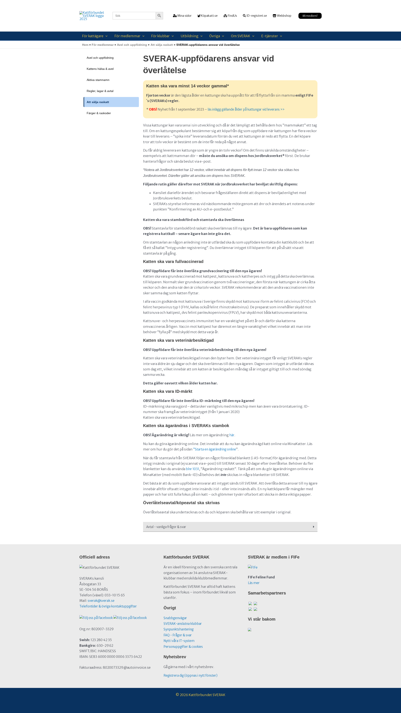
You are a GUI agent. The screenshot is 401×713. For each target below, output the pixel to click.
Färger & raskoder (99, 113)
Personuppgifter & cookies (183, 647)
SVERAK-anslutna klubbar (183, 624)
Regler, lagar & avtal (100, 91)
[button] (310, 16)
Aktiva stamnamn (98, 80)
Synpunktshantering (179, 629)
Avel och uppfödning (100, 57)
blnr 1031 (192, 469)
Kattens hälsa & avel (100, 68)
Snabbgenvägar (175, 618)
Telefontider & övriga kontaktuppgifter (108, 606)
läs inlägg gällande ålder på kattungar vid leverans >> (246, 109)
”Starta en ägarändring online (214, 449)
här (231, 435)
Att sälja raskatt (98, 102)
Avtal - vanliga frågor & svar (166, 527)
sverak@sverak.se (101, 601)
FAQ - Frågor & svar (178, 635)
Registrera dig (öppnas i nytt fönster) (190, 675)
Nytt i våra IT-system (179, 641)
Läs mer (254, 583)
